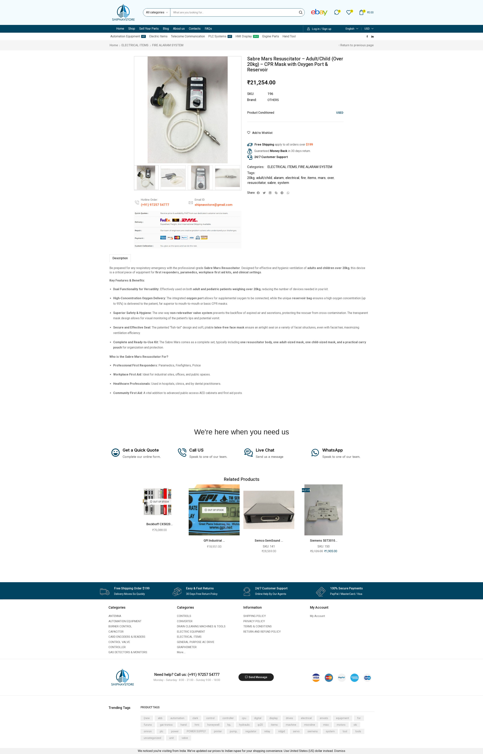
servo (296, 731)
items (312, 178)
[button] (337, 12)
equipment (342, 718)
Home (114, 45)
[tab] (120, 258)
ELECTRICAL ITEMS (135, 45)
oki (355, 724)
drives (289, 718)
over (330, 178)
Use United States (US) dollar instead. (308, 751)
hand (184, 724)
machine (291, 724)
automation (177, 718)
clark (195, 718)
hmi (197, 724)
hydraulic (244, 724)
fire (303, 178)
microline (309, 724)
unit (171, 737)
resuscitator (257, 183)
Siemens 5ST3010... (323, 540)
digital (257, 718)
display (273, 718)
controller (228, 718)
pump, (233, 731)
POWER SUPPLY (196, 731)
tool (345, 731)
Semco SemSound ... (269, 540)
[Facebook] (367, 36)
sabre (271, 183)
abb (160, 718)
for (359, 718)
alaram (279, 178)
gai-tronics (166, 724)
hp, (229, 724)
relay (267, 731)
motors (341, 724)
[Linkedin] (372, 36)
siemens (313, 731)
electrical (292, 178)
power (175, 731)
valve (185, 737)
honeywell (213, 724)
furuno (148, 724)
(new (147, 718)
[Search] (301, 12)
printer (218, 731)
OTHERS (273, 100)
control (210, 718)
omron (148, 731)
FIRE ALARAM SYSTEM (167, 45)
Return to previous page (357, 45)
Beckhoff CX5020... (159, 524)
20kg (251, 178)
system (283, 183)
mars (322, 178)
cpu (244, 718)
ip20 (260, 724)
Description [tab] (120, 258)
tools (358, 731)
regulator (250, 731)
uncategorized (152, 737)
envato (324, 718)
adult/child (264, 178)
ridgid (281, 731)
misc (326, 724)
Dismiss (339, 751)
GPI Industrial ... (214, 540)
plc (161, 731)
